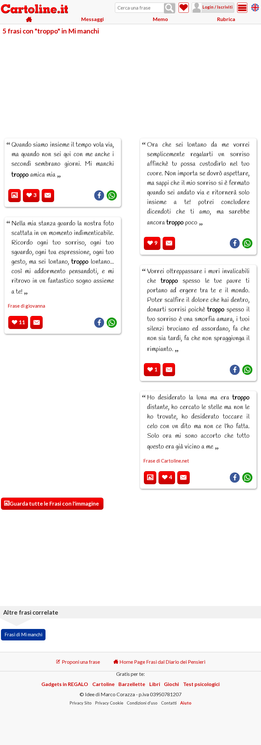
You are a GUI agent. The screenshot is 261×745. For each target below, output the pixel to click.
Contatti (169, 702)
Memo (160, 19)
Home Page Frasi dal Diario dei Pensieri (161, 662)
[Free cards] (255, 7)
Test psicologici (201, 684)
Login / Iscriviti (217, 7)
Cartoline (103, 684)
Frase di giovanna (26, 306)
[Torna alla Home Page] (35, 9)
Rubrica (226, 19)
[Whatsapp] (112, 195)
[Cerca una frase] (169, 8)
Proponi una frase (80, 662)
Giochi (171, 684)
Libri (154, 684)
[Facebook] (99, 195)
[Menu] (242, 8)
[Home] (29, 19)
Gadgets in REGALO (64, 684)
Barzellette (131, 684)
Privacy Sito (81, 702)
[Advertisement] (130, 82)
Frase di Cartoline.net (166, 461)
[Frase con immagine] (14, 195)
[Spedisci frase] (48, 195)
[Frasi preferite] (184, 8)
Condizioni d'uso (142, 702)
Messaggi (92, 19)
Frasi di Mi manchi (23, 634)
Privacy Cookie (109, 702)
